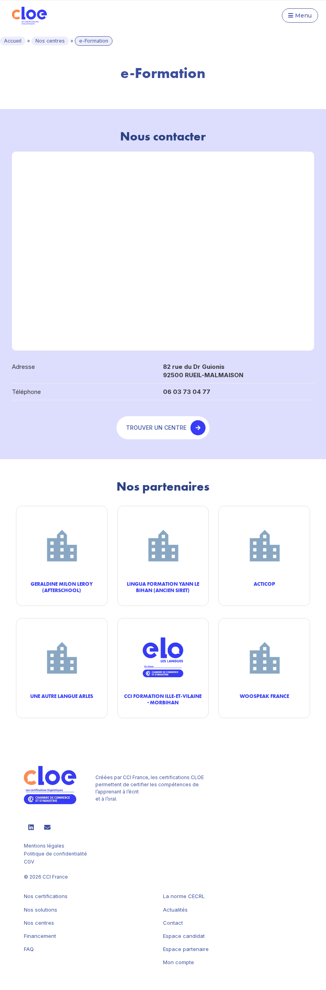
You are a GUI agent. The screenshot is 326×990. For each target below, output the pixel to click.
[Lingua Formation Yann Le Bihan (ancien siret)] (163, 545)
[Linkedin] (31, 827)
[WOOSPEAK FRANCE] (264, 657)
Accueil (12, 41)
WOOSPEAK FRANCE (264, 696)
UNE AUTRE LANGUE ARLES (61, 696)
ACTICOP (264, 584)
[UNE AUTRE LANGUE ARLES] (61, 657)
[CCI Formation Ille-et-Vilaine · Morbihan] (163, 657)
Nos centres (50, 41)
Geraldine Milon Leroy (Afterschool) (62, 587)
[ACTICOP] (264, 545)
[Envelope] (47, 827)
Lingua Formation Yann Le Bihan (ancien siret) (163, 587)
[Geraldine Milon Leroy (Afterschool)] (61, 545)
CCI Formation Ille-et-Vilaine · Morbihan (163, 699)
